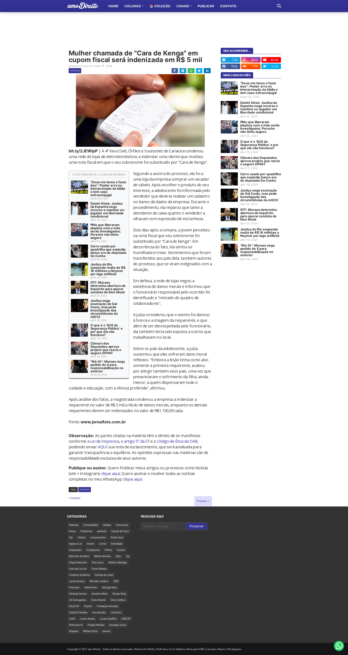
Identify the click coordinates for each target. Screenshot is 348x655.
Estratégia (116, 543)
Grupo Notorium (78, 562)
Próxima (202, 501)
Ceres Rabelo (99, 568)
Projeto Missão (96, 624)
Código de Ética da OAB (177, 441)
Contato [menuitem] (228, 6)
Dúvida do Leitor (104, 574)
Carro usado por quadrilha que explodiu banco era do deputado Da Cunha (108, 251)
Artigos (107, 524)
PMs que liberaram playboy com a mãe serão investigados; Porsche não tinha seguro (105, 231)
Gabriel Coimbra (78, 612)
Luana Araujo (87, 618)
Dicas (72, 531)
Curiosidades (90, 524)
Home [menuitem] (113, 6)
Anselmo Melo (100, 593)
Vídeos (81, 537)
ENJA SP (74, 606)
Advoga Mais (109, 587)
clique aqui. (133, 479)
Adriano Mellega (117, 562)
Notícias (75, 70)
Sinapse (73, 631)
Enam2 (88, 606)
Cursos (121, 549)
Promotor (74, 587)
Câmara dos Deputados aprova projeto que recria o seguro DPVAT (105, 348)
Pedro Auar (117, 537)
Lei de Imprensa (104, 441)
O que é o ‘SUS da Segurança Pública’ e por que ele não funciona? (106, 330)
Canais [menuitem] (182, 6)
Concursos (122, 524)
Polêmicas (86, 531)
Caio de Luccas (78, 568)
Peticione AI (76, 624)
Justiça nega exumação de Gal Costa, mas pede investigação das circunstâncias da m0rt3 (104, 308)
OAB (115, 581)
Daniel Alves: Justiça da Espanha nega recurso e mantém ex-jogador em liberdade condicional (107, 210)
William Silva (90, 631)
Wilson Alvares (102, 556)
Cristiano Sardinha (79, 574)
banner (106, 631)
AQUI (102, 447)
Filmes (108, 549)
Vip (71, 537)
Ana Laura (97, 562)
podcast (101, 531)
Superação (75, 549)
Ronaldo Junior (117, 624)
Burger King (119, 593)
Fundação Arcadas (107, 606)
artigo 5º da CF (137, 441)
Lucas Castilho (108, 618)
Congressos (93, 549)
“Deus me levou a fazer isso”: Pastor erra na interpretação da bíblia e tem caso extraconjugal (108, 188)
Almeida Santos (78, 593)
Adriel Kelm (90, 587)
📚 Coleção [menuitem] (159, 6)
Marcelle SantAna (79, 556)
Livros (102, 543)
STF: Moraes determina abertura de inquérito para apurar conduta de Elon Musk (108, 287)
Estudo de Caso (120, 531)
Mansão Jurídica (99, 581)
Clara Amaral (98, 599)
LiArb (72, 618)
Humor (90, 543)
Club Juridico (118, 599)
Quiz (118, 556)
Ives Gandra (99, 612)
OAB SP (126, 618)
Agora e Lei (75, 543)
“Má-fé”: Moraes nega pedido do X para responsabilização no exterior (107, 366)
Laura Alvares (77, 581)
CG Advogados (77, 599)
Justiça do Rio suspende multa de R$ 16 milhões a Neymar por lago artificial (107, 269)
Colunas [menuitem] (132, 6)
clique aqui (110, 473)
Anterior (76, 498)
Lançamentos (98, 537)
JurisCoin (116, 612)
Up (127, 556)
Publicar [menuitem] (206, 6)
